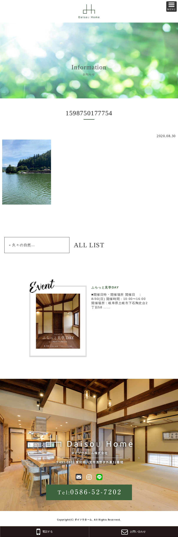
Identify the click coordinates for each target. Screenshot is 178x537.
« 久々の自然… (22, 245)
